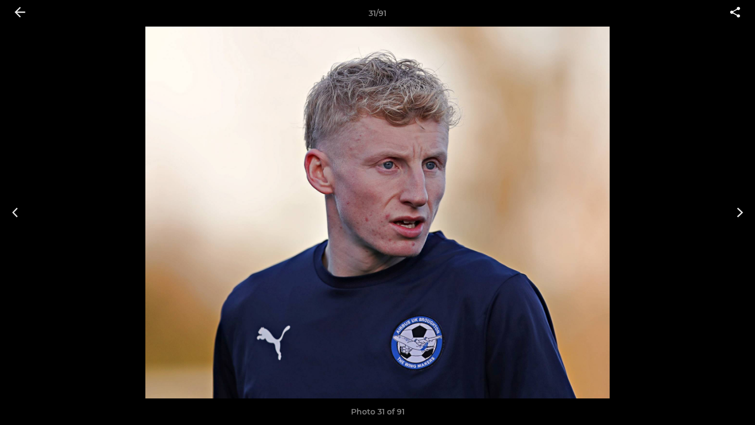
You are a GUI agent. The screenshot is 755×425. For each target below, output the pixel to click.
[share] (735, 13)
